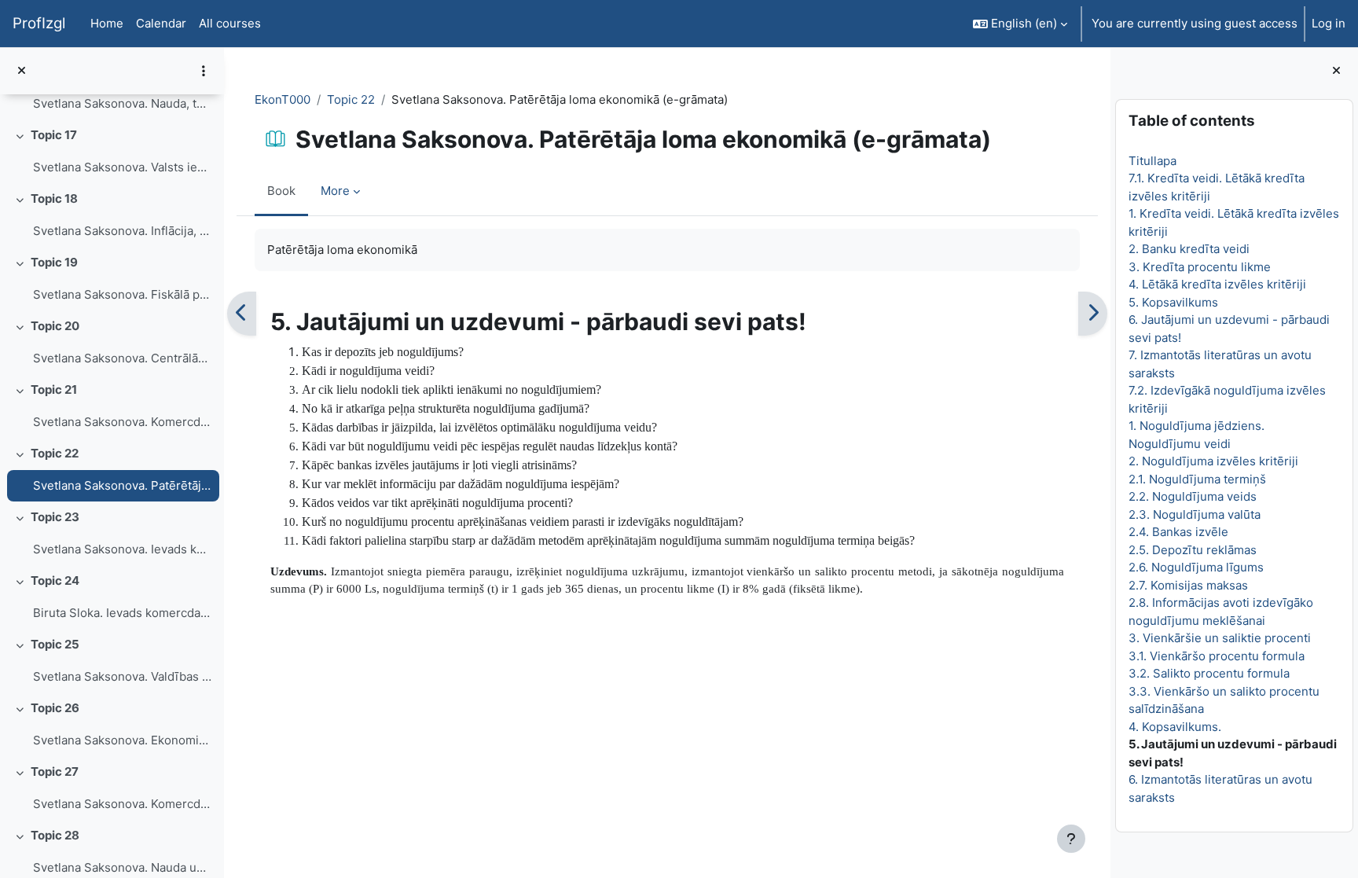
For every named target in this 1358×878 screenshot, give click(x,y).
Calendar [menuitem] (161, 23)
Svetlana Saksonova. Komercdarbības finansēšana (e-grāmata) (122, 803)
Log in (1328, 23)
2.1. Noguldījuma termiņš (1197, 479)
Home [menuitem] (106, 23)
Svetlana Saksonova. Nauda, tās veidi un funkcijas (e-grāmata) (122, 103)
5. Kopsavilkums (1173, 302)
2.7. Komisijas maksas (1188, 585)
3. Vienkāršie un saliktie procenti (1220, 637)
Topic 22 (55, 453)
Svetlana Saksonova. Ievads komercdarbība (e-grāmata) (122, 549)
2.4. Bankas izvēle (1178, 531)
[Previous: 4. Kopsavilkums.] (241, 314)
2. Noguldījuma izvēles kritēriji (1213, 461)
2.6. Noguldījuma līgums (1196, 567)
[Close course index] (21, 71)
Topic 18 (54, 198)
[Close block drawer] (1336, 71)
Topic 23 (55, 516)
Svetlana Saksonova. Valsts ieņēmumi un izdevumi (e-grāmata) (122, 167)
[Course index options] (203, 71)
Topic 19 (54, 262)
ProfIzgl (39, 23)
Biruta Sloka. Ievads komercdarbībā (122, 612)
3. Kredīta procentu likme (1200, 266)
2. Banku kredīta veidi (1189, 248)
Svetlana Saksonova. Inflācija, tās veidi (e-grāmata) (122, 230)
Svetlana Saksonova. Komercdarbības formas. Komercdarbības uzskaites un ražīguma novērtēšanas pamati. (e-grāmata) (122, 421)
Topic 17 (54, 134)
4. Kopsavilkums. (1175, 726)
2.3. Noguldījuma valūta (1195, 514)
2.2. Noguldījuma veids (1193, 496)
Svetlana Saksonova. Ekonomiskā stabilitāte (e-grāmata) (122, 740)
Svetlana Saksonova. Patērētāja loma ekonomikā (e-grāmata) (122, 485)
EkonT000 (282, 99)
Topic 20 (55, 325)
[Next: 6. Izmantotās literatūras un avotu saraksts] (1092, 314)
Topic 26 (55, 707)
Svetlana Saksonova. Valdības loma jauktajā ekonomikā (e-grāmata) (122, 676)
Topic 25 (55, 644)
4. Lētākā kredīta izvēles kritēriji (1217, 284)
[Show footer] (1071, 839)
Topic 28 (55, 835)
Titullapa (1152, 160)
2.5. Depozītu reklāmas (1193, 549)
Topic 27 (55, 771)
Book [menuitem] (281, 190)
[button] (1020, 23)
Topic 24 (55, 580)
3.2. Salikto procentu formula (1209, 673)
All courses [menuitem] (230, 23)
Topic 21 (54, 389)
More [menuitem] (335, 190)
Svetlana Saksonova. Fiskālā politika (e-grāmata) (122, 294)
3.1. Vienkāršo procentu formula (1217, 655)
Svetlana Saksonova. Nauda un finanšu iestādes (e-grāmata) (122, 867)
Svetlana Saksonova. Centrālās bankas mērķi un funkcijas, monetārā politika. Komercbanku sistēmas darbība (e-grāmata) (122, 358)
